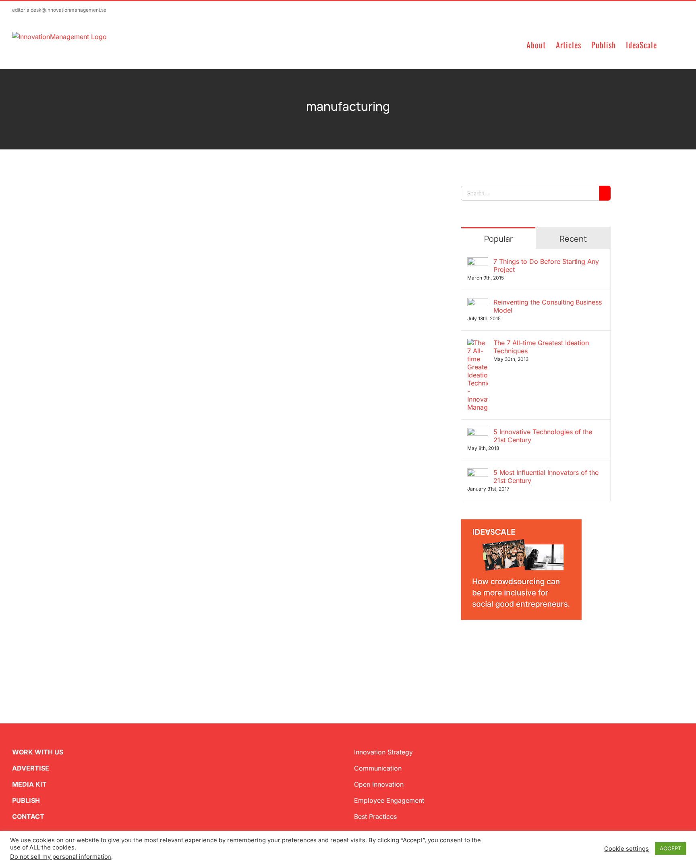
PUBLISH (26, 800)
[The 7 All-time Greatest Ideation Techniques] (477, 344)
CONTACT (28, 816)
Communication (378, 768)
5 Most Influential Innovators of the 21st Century (546, 476)
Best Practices (375, 816)
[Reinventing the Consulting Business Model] (477, 303)
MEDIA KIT (29, 784)
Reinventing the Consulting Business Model (547, 306)
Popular (498, 238)
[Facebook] (477, 642)
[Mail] (502, 642)
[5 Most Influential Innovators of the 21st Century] (477, 473)
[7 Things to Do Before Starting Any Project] (477, 262)
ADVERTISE (30, 768)
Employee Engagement (389, 800)
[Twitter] (464, 642)
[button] (670, 44)
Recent (573, 238)
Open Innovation (379, 784)
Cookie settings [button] (626, 848)
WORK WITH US (37, 752)
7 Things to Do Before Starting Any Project (546, 265)
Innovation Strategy (383, 752)
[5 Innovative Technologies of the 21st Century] (477, 433)
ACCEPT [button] (670, 848)
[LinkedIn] (490, 642)
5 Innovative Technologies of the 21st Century (542, 436)
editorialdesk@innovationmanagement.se (59, 10)
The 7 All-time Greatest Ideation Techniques (541, 347)
